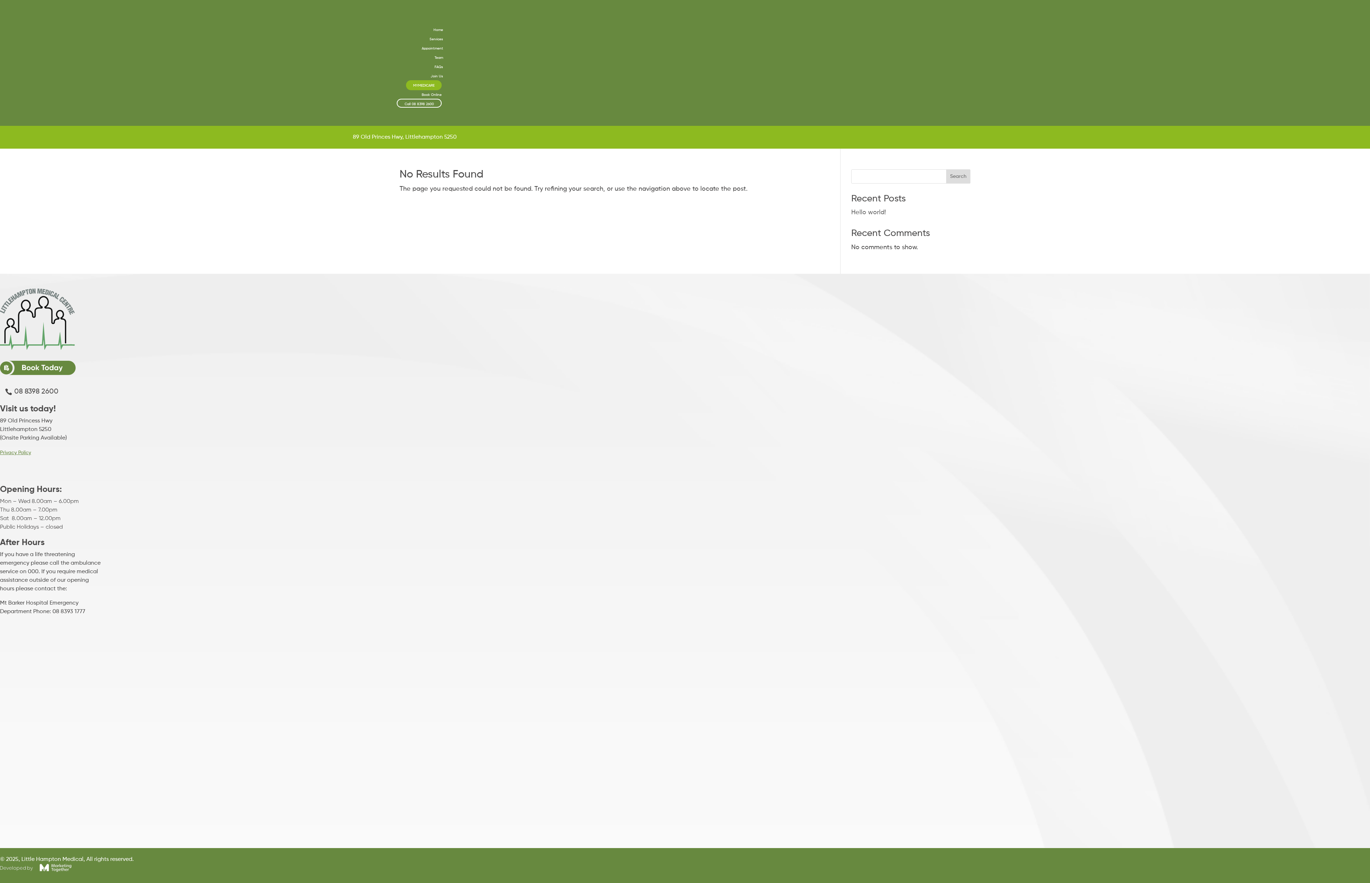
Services (436, 39)
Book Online (432, 95)
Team (439, 58)
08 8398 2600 (36, 391)
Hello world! (868, 212)
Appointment (432, 48)
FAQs (439, 67)
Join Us (437, 76)
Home (438, 30)
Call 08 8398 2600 (419, 104)
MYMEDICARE (424, 85)
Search (958, 176)
